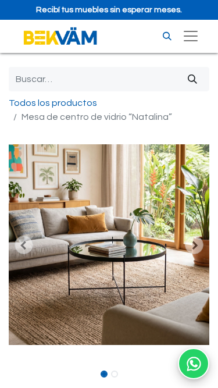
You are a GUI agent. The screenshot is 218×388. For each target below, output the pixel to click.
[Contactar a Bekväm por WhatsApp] (193, 363)
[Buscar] (167, 36)
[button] (24, 244)
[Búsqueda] (192, 79)
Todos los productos (53, 103)
